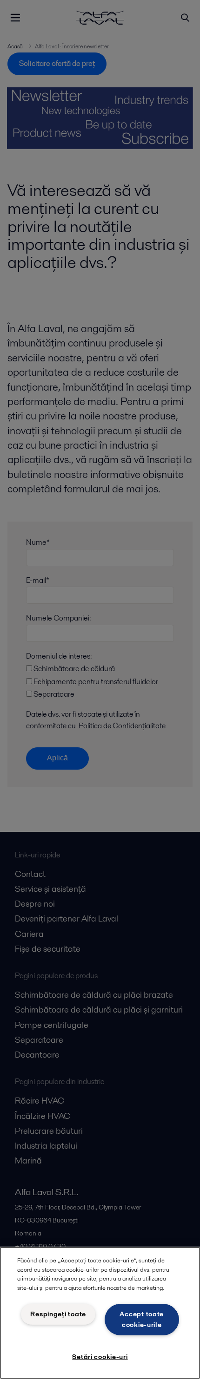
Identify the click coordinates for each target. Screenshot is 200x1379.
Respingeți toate (58, 1314)
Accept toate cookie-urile (142, 1319)
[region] (100, 1313)
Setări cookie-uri (99, 1356)
